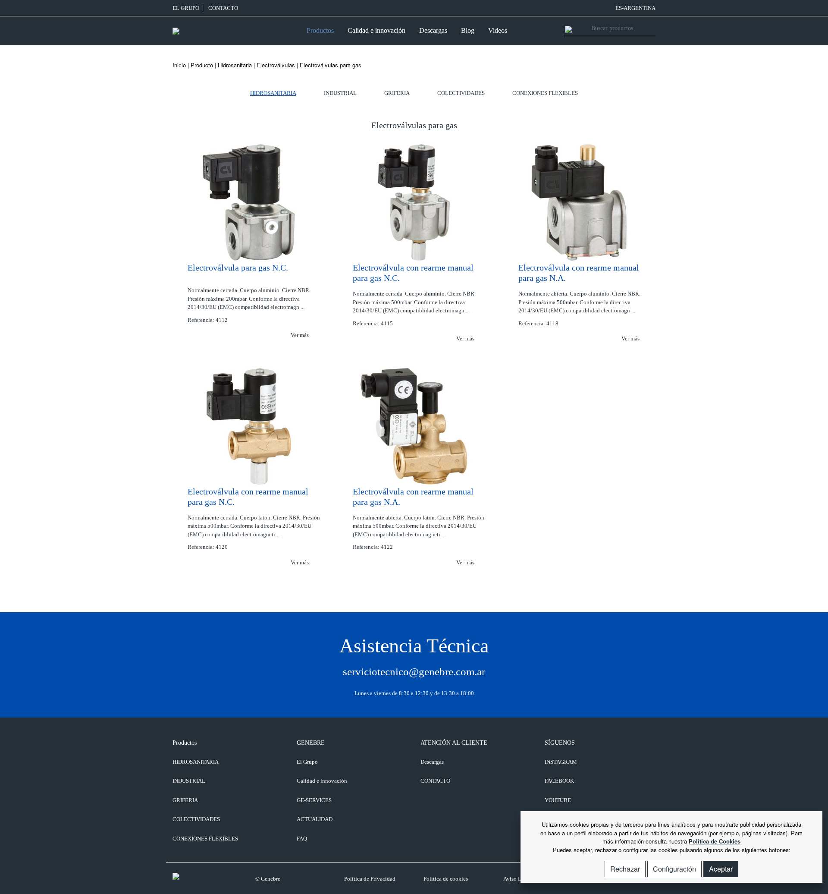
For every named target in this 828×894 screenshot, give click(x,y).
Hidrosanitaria (235, 65)
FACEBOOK (559, 781)
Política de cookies (445, 878)
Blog (467, 30)
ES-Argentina (635, 8)
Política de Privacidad (369, 878)
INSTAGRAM (561, 762)
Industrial (340, 93)
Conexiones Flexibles (545, 93)
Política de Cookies (714, 841)
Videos (497, 30)
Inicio (179, 65)
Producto (202, 65)
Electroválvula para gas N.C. (238, 267)
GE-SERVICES (314, 800)
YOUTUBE (558, 800)
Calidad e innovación (376, 30)
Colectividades (461, 93)
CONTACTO (223, 8)
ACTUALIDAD (314, 819)
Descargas (433, 30)
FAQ (302, 838)
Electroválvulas (276, 65)
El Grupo (185, 8)
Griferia (397, 93)
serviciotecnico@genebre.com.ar (414, 671)
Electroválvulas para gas (330, 65)
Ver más (300, 335)
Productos (320, 30)
